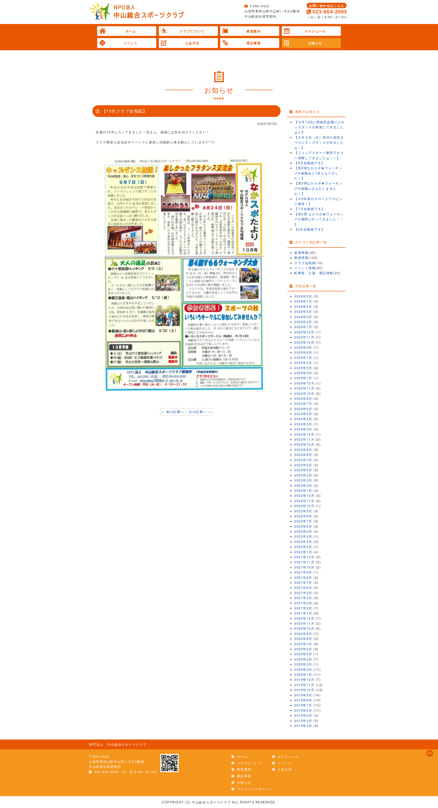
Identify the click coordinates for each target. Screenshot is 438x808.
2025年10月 (304, 342)
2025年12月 (304, 332)
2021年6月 (303, 587)
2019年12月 (304, 679)
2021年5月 (303, 592)
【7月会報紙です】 (309, 208)
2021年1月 (303, 613)
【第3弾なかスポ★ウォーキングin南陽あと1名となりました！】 (318, 173)
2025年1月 (303, 378)
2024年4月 (303, 418)
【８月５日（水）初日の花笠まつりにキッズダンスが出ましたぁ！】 (319, 142)
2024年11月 (304, 388)
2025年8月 (303, 352)
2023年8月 (303, 454)
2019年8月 (303, 700)
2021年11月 (304, 562)
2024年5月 (303, 413)
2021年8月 (303, 577)
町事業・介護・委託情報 (313, 273)
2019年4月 (303, 720)
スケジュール (315, 31)
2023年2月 (303, 485)
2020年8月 (303, 638)
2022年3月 (303, 541)
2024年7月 (303, 403)
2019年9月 (303, 695)
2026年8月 (303, 296)
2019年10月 (304, 689)
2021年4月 (303, 597)
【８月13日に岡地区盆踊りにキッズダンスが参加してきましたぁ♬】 (319, 127)
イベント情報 (304, 268)
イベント (131, 43)
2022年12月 (304, 495)
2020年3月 (303, 664)
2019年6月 (303, 710)
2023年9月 (303, 449)
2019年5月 (303, 715)
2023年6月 (303, 465)
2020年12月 (304, 618)
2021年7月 (303, 582)
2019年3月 (303, 725)
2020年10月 (304, 628)
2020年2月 (303, 669)
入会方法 (192, 43)
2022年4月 (303, 536)
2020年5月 (303, 654)
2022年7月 (303, 521)
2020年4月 (303, 659)
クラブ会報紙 (304, 263)
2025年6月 (303, 362)
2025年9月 (303, 347)
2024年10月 (304, 393)
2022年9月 (303, 511)
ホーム (130, 31)
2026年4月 (303, 316)
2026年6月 (303, 306)
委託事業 (254, 43)
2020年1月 (303, 674)
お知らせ (315, 43)
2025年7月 (303, 357)
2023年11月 (304, 439)
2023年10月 (304, 444)
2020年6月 (303, 649)
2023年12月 (304, 434)
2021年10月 (304, 567)
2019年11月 (304, 684)
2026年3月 (303, 321)
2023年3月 (303, 480)
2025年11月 (304, 337)
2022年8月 (303, 516)
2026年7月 (303, 301)
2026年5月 (303, 311)
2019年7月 (303, 705)
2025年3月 (303, 373)
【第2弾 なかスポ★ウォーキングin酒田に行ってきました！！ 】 (319, 219)
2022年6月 (303, 526)
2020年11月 (304, 623)
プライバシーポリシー (254, 789)
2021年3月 (303, 603)
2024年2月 (303, 429)
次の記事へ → (200, 411)
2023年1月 (303, 490)
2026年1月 (303, 326)
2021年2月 (303, 608)
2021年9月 (303, 572)
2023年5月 (303, 470)
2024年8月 (303, 398)
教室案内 (254, 31)
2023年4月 (303, 475)
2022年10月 (304, 505)
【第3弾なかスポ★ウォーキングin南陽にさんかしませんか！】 (318, 188)
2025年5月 (303, 368)
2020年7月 (303, 644)
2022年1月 (303, 552)
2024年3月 (303, 424)
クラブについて (192, 31)
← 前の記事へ (173, 411)
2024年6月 (303, 408)
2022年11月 (304, 500)
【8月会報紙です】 (309, 163)
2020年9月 (303, 633)
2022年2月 (303, 546)
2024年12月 (304, 383)
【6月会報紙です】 (309, 229)
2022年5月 (303, 531)
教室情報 (301, 257)
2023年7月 (303, 460)
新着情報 (301, 252)
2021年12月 (304, 557)
